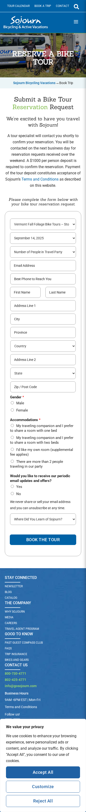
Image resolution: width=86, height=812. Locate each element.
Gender (17, 397)
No (18, 494)
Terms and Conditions (40, 179)
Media (9, 617)
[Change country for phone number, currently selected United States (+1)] (15, 278)
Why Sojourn (15, 611)
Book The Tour (43, 539)
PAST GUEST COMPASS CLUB (24, 642)
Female (22, 410)
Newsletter (14, 586)
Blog (8, 592)
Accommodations (25, 420)
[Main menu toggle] (75, 22)
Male (20, 403)
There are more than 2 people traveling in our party (36, 464)
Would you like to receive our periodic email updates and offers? (40, 478)
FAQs (8, 648)
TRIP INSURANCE (16, 654)
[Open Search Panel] (76, 6)
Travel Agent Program (22, 628)
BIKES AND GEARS (17, 660)
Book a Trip (42, 6)
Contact (62, 6)
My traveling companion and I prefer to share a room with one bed (41, 428)
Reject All (43, 800)
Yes (19, 487)
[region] (43, 765)
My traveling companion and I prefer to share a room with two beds (41, 440)
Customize (43, 786)
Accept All (43, 772)
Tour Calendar (18, 6)
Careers (11, 623)
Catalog (11, 597)
